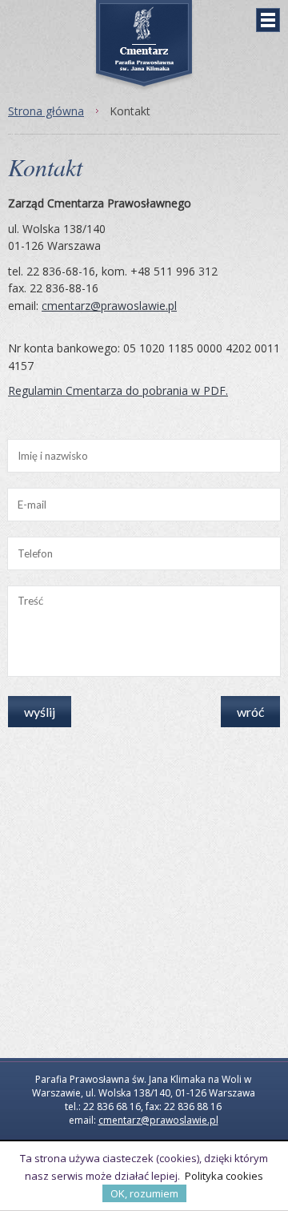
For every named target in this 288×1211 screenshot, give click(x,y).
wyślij (39, 711)
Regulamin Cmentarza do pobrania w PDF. (118, 390)
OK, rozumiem (144, 1193)
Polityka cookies (224, 1176)
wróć (250, 711)
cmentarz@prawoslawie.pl (109, 305)
